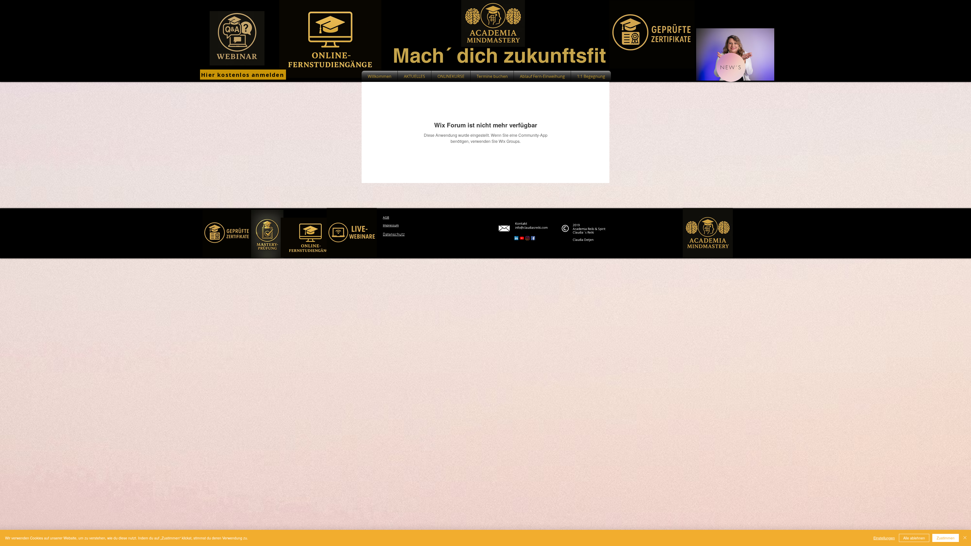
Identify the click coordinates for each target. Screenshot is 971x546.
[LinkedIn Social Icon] (516, 238)
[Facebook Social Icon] (533, 238)
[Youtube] (522, 238)
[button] (730, 67)
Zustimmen (946, 537)
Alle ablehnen (914, 537)
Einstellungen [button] (884, 537)
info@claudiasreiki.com (531, 227)
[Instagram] (527, 238)
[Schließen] (965, 538)
